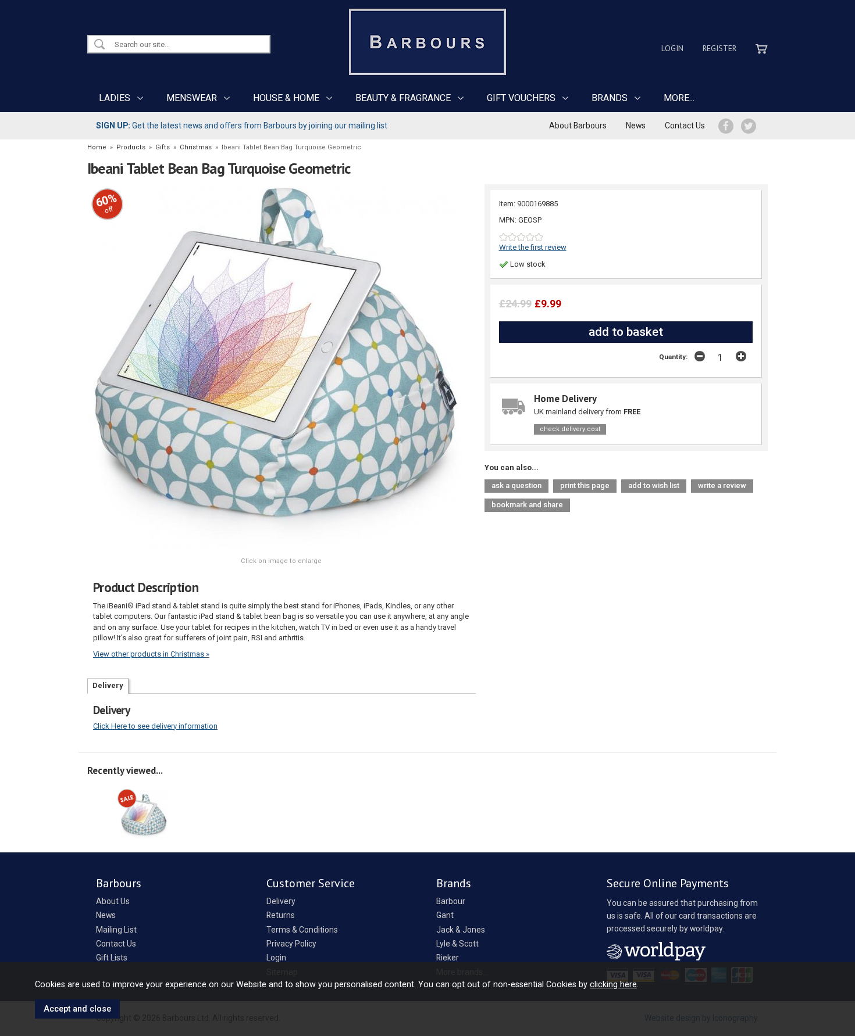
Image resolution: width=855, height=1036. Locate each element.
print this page (585, 485)
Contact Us (685, 125)
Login (672, 48)
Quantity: (673, 357)
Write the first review (533, 247)
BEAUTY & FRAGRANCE (403, 97)
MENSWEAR (191, 97)
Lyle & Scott (457, 943)
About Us (113, 901)
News (636, 125)
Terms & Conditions (302, 929)
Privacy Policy (291, 943)
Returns (280, 915)
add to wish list (653, 485)
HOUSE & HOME (286, 97)
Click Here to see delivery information (155, 726)
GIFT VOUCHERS (521, 97)
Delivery (107, 685)
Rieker (447, 957)
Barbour (450, 901)
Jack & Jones (460, 929)
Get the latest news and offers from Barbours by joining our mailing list (241, 125)
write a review (722, 485)
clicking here (613, 984)
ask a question (516, 485)
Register (719, 48)
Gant (445, 915)
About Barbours (578, 125)
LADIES (114, 97)
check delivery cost (570, 429)
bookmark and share (527, 504)
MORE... (679, 97)
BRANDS (610, 97)
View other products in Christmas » (151, 654)
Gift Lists (111, 957)
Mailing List (116, 929)
